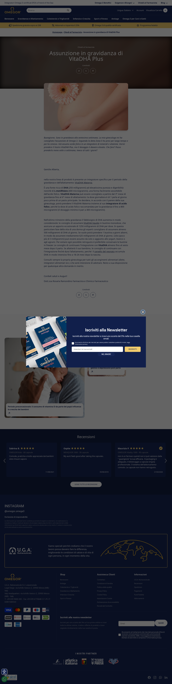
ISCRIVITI (132, 349)
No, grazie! (106, 354)
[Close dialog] (143, 312)
